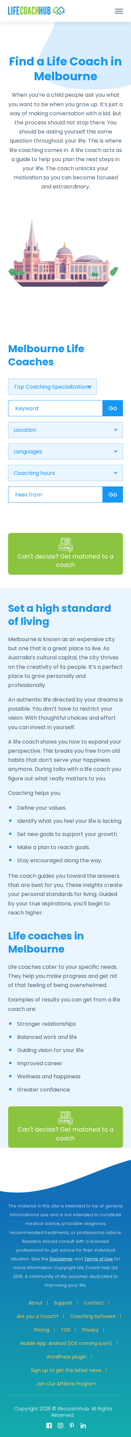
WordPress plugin (66, 1356)
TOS (66, 1329)
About (36, 1302)
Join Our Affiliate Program (66, 1383)
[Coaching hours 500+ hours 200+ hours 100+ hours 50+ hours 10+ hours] (65, 473)
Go (112, 408)
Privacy (90, 1329)
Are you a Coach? (38, 1316)
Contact (94, 1302)
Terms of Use (98, 1259)
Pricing (41, 1329)
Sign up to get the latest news (66, 1370)
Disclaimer (61, 1259)
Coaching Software (93, 1316)
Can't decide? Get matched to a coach (66, 560)
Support (63, 1302)
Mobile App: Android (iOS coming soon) (66, 1343)
